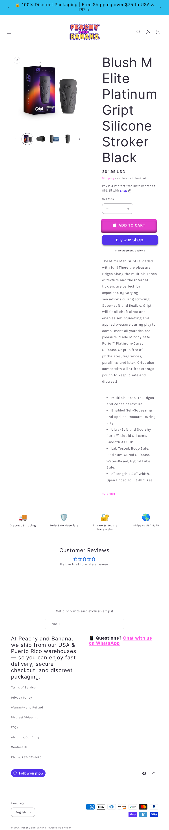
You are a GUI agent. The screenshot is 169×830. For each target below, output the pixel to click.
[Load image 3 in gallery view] (54, 139)
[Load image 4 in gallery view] (67, 139)
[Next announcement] (160, 7)
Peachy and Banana (33, 827)
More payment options (130, 250)
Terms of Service (23, 687)
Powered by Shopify (59, 827)
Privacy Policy (21, 697)
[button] (9, 32)
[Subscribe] (119, 624)
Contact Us (19, 747)
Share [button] (111, 494)
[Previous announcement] (8, 7)
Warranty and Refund (27, 707)
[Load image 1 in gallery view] (27, 139)
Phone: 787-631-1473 (26, 757)
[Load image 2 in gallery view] (40, 139)
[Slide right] (79, 139)
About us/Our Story (25, 737)
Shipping (108, 178)
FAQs (14, 727)
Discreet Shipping (24, 717)
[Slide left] (16, 139)
